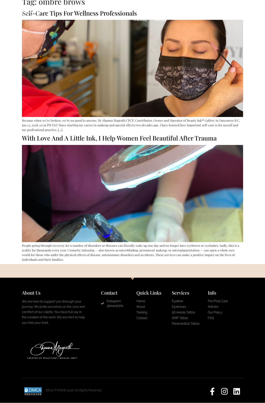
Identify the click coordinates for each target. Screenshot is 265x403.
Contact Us (163, 9)
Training (140, 19)
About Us (186, 9)
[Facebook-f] (212, 391)
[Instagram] (224, 391)
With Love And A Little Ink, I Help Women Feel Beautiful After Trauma (119, 138)
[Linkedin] (236, 391)
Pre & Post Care (111, 9)
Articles (160, 19)
